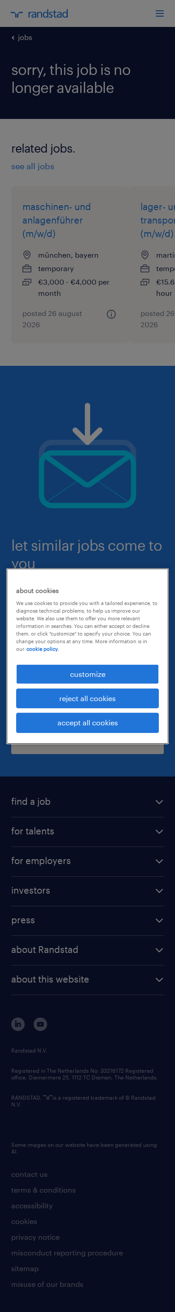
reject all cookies (87, 698)
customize (87, 673)
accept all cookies (87, 722)
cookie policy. (42, 649)
